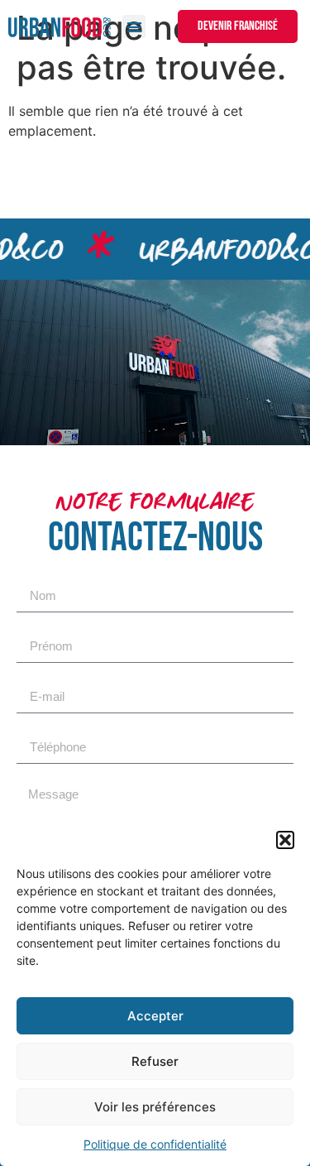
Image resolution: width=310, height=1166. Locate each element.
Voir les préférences (155, 1107)
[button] (285, 840)
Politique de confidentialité (155, 1144)
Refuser (155, 1061)
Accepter (155, 1016)
